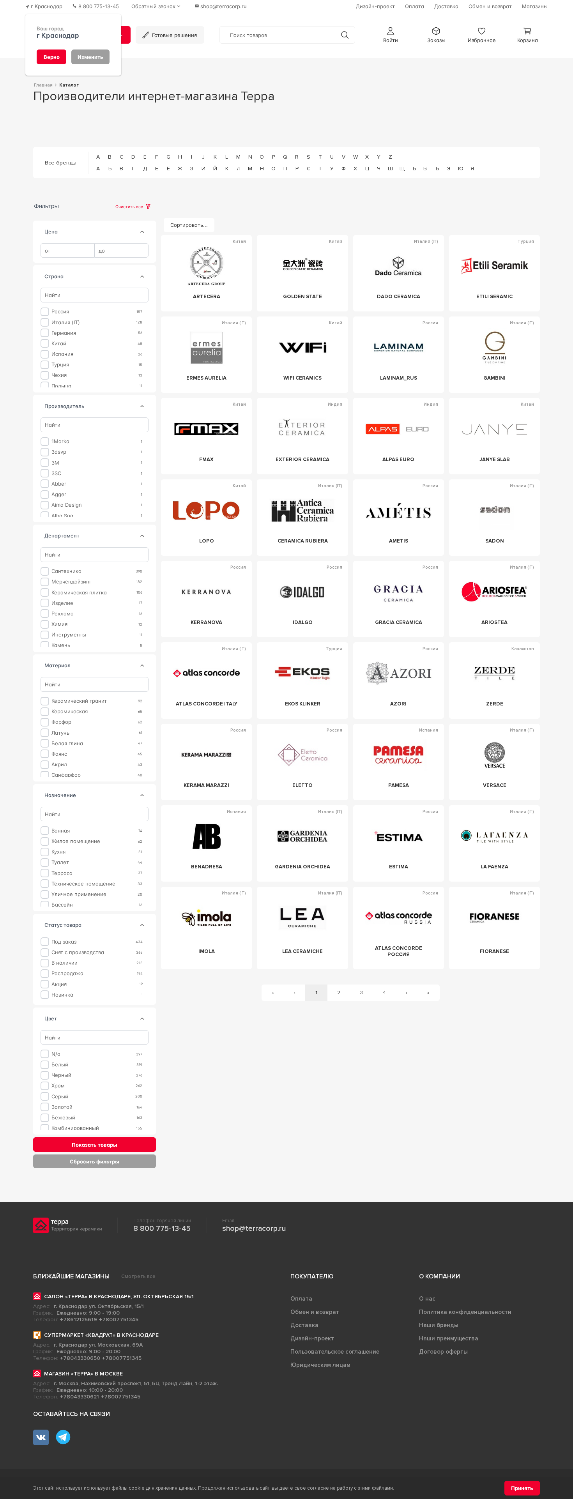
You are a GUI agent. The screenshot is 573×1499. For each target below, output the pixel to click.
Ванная (60, 831)
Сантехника (66, 571)
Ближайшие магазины (71, 1276)
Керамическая (69, 711)
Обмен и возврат (314, 1311)
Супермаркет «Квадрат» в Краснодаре (101, 1335)
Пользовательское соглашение (334, 1351)
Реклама (62, 614)
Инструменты (68, 635)
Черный (61, 1075)
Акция (59, 984)
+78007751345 (118, 1319)
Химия (59, 624)
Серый (59, 1096)
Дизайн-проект (312, 1338)
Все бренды (60, 162)
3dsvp (58, 452)
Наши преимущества (448, 1338)
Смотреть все (138, 1276)
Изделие (62, 603)
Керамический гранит (79, 701)
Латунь (60, 732)
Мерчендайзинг (71, 582)
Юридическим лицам (320, 1364)
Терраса (62, 873)
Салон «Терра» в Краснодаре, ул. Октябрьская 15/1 (119, 1296)
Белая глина (67, 743)
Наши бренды (438, 1325)
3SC (56, 473)
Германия (63, 333)
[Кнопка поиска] (345, 35)
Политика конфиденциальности (465, 1311)
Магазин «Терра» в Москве (83, 1373)
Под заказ (63, 942)
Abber (58, 484)
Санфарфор (66, 775)
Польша (61, 386)
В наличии (64, 963)
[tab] (142, 232)
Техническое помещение (83, 884)
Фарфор (61, 722)
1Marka (60, 441)
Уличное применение (78, 894)
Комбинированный (75, 1128)
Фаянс (59, 754)
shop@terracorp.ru (254, 1228)
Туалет (60, 862)
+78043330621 (79, 1396)
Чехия (59, 375)
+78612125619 (78, 1319)
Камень (60, 645)
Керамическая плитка (79, 592)
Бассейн (62, 905)
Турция (60, 365)
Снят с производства (77, 952)
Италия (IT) (65, 322)
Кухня (58, 852)
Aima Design (66, 505)
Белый (59, 1065)
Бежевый (63, 1118)
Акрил (59, 764)
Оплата (301, 1298)
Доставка (304, 1325)
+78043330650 (80, 1358)
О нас (427, 1298)
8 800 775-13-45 (162, 1228)
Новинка (62, 995)
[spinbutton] (68, 250)
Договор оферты (443, 1351)
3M (55, 462)
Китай (58, 343)
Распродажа (67, 973)
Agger (58, 494)
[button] (390, 35)
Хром (58, 1086)
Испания (62, 354)
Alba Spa (62, 515)
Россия (60, 312)
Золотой (62, 1107)
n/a (55, 1054)
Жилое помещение (75, 841)
